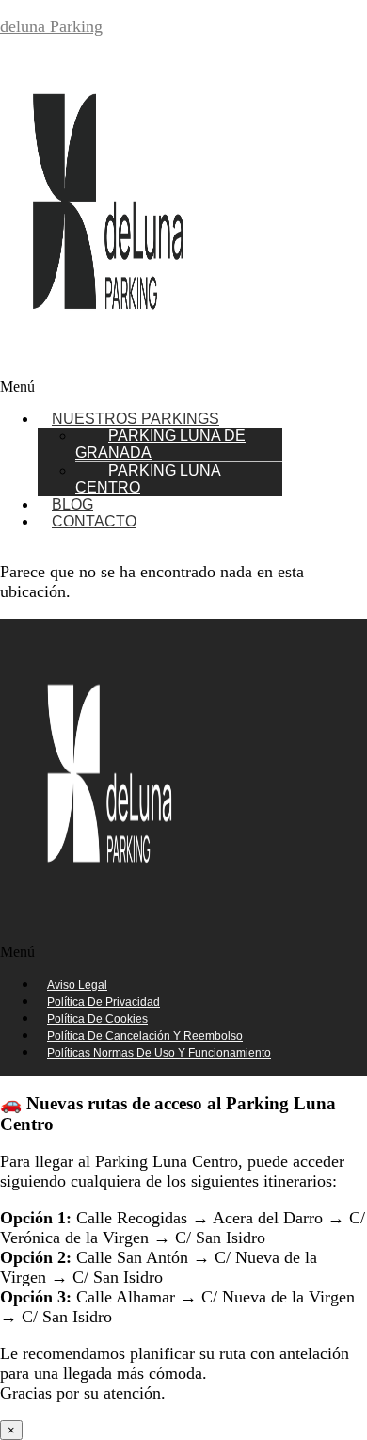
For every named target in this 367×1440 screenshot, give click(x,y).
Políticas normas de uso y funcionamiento (159, 1053)
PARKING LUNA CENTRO (148, 478)
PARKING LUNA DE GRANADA (160, 444)
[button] (183, 387)
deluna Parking (51, 26)
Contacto (94, 521)
